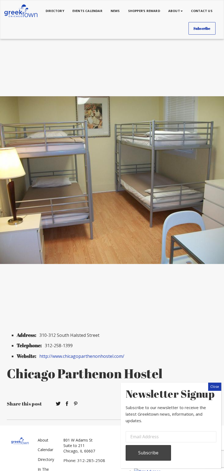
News (115, 11)
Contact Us (202, 11)
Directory (55, 11)
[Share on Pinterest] (75, 404)
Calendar (45, 449)
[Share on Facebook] (67, 404)
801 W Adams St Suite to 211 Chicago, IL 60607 (79, 445)
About (43, 440)
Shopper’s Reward (144, 11)
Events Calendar (87, 11)
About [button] (174, 11)
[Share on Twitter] (58, 404)
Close (214, 386)
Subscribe (202, 28)
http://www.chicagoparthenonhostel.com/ (81, 356)
